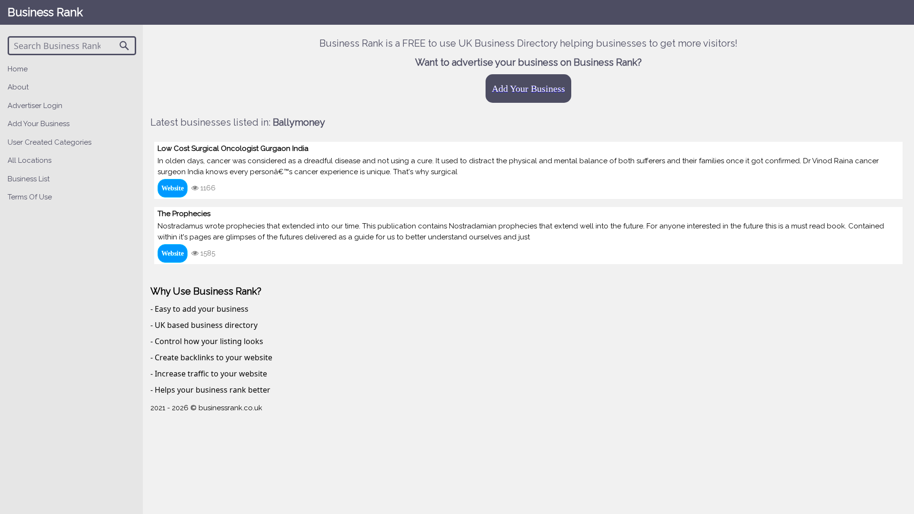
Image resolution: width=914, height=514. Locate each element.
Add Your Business (528, 88)
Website (172, 188)
